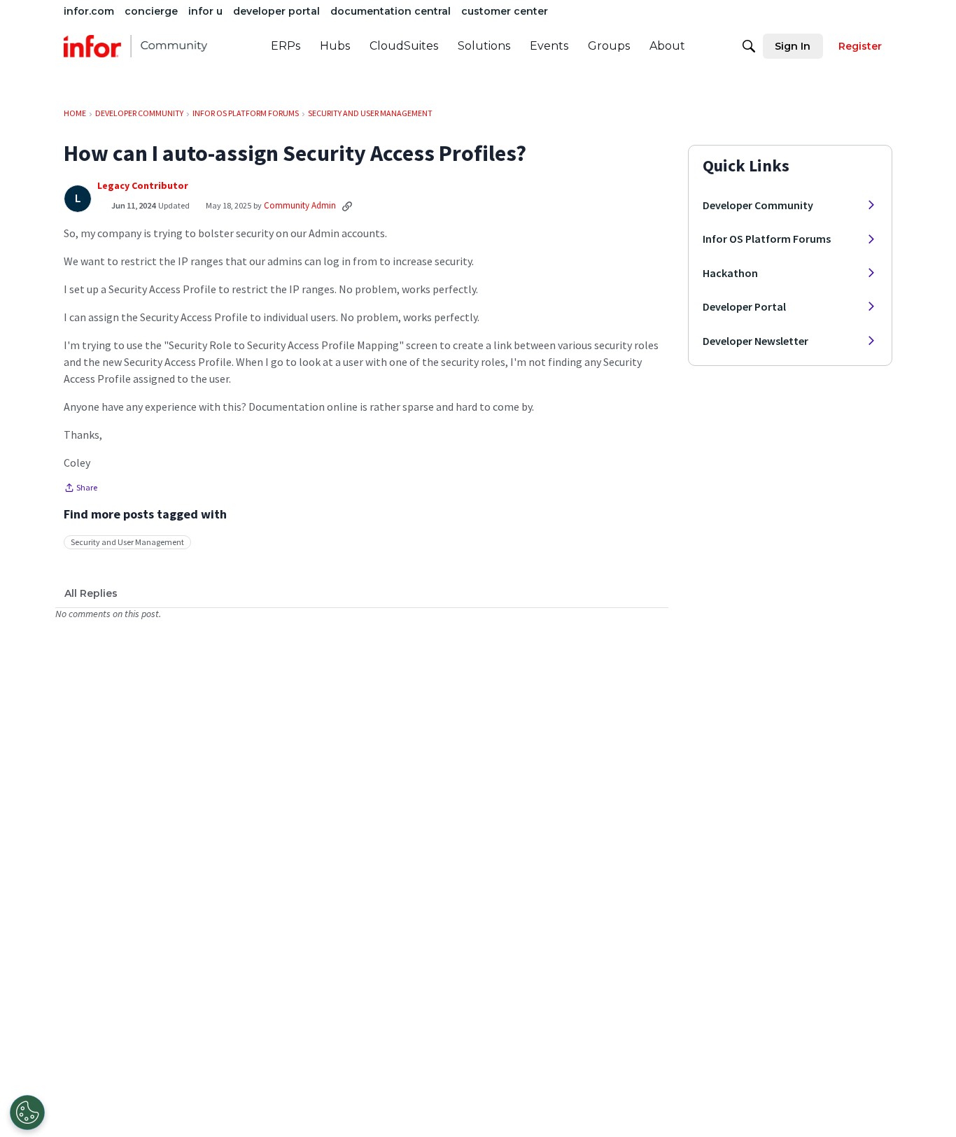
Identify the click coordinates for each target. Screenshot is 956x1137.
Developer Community (758, 205)
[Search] (748, 46)
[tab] (91, 593)
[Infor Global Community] (135, 46)
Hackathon (730, 273)
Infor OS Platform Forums (767, 239)
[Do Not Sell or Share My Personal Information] (27, 1112)
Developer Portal (744, 306)
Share (80, 489)
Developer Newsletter (755, 341)
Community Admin (300, 205)
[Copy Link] (347, 205)
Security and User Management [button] (127, 542)
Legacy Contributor (142, 186)
